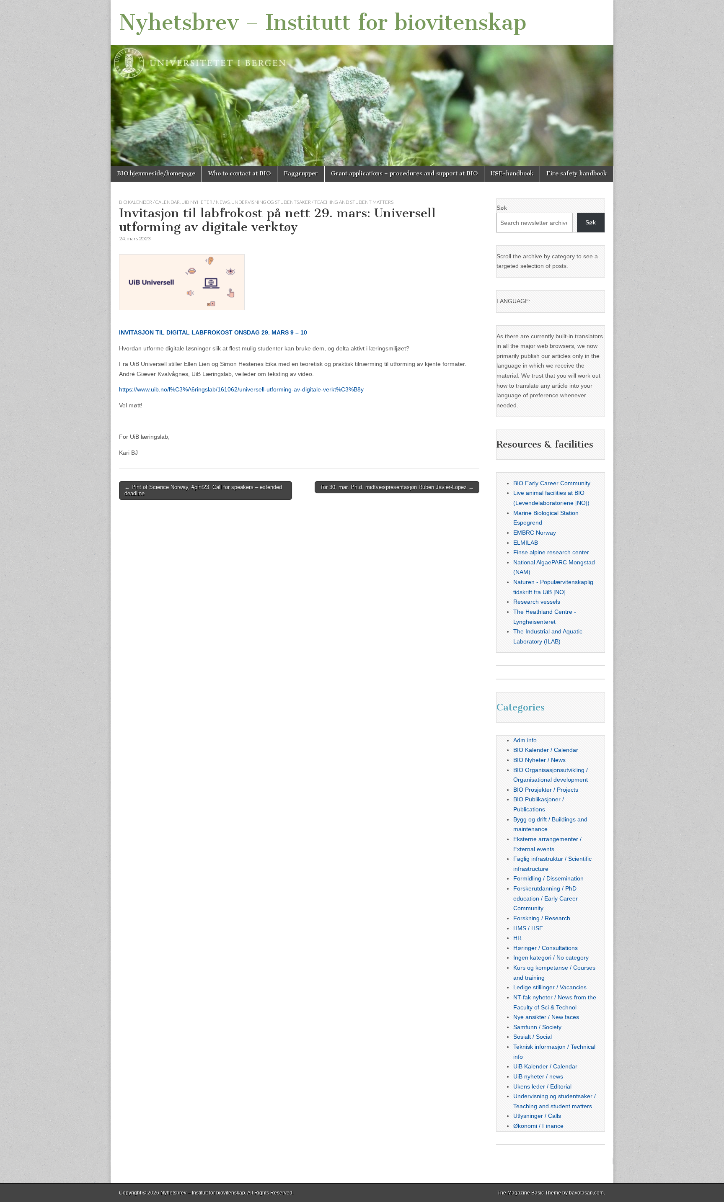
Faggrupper (301, 173)
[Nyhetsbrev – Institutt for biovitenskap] (362, 83)
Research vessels (536, 601)
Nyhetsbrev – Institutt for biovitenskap (323, 22)
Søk (501, 207)
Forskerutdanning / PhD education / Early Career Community (545, 898)
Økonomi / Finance (538, 1125)
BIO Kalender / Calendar (149, 202)
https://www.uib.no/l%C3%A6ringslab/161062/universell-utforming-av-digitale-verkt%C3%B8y (241, 389)
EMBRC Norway (534, 532)
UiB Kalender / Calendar (545, 1066)
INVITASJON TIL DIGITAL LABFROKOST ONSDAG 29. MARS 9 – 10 (213, 332)
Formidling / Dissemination (548, 878)
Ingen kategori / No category (551, 957)
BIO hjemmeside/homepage (156, 173)
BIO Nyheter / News (539, 760)
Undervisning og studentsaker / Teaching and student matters (312, 202)
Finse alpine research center (551, 552)
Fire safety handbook (576, 173)
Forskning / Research (541, 918)
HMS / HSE (528, 928)
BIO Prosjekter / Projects (545, 789)
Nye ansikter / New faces (546, 1017)
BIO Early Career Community (551, 483)
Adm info (525, 740)
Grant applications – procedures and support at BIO (404, 173)
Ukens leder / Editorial (542, 1086)
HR (517, 937)
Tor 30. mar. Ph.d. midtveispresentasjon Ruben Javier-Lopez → (397, 487)
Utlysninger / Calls (537, 1115)
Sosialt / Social (532, 1036)
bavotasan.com (586, 1193)
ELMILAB (525, 542)
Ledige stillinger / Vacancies (550, 987)
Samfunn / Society (537, 1027)
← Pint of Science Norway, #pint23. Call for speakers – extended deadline (203, 490)
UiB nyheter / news (205, 202)
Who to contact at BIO (239, 173)
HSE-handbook (512, 173)
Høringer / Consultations (545, 948)
